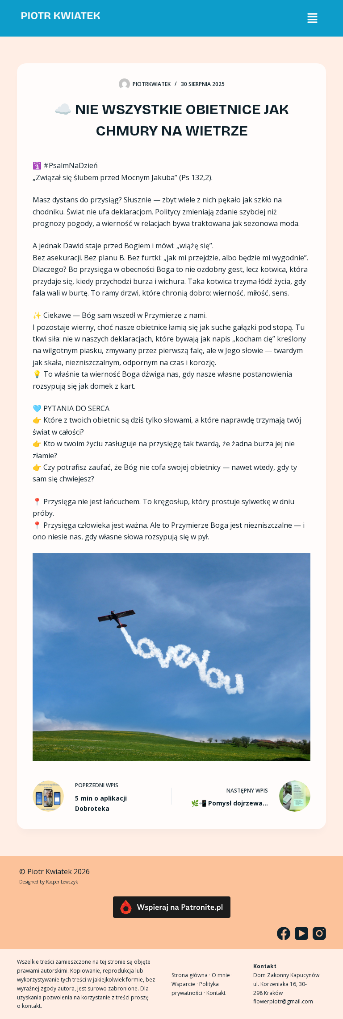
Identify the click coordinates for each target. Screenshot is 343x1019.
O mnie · (222, 975)
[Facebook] (283, 933)
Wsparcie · (185, 984)
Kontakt (216, 993)
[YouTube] (301, 933)
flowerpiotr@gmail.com (283, 1001)
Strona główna (190, 975)
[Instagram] (319, 933)
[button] (312, 18)
